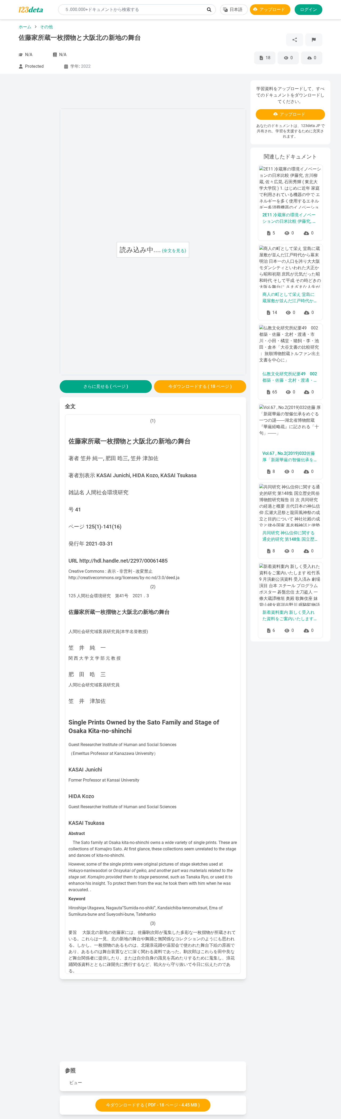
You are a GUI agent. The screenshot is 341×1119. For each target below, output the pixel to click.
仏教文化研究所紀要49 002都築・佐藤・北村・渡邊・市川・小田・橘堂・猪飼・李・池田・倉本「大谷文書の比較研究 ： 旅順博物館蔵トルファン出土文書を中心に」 (290, 377)
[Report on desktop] (313, 39)
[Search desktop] (209, 9)
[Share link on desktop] (294, 39)
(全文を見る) (174, 250)
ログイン (308, 9)
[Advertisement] (33, 160)
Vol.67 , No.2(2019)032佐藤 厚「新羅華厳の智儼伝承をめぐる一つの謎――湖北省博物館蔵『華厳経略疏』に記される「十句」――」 (290, 457)
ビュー (75, 1082)
